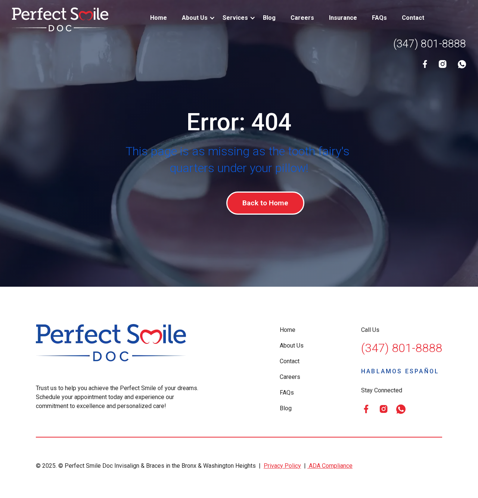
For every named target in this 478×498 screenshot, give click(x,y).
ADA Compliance (330, 465)
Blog (269, 17)
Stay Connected (381, 390)
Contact (413, 17)
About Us (292, 345)
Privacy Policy (282, 465)
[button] (194, 17)
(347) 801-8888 (429, 43)
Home (158, 17)
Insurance (343, 17)
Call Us (370, 329)
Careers (302, 17)
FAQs (379, 17)
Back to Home (265, 203)
